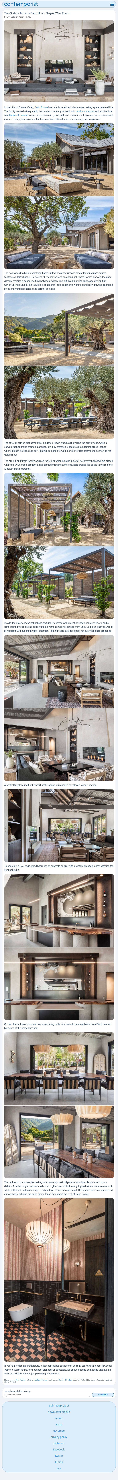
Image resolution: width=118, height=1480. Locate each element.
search (59, 1418)
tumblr (59, 1462)
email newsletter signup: (18, 1391)
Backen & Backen (18, 115)
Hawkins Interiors (85, 111)
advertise (59, 1430)
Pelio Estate (41, 107)
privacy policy (59, 1437)
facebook (59, 1449)
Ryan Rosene (21, 1380)
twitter (59, 1455)
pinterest (59, 1443)
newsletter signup (59, 1411)
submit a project (59, 1405)
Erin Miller (11, 17)
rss (59, 1468)
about (58, 1424)
